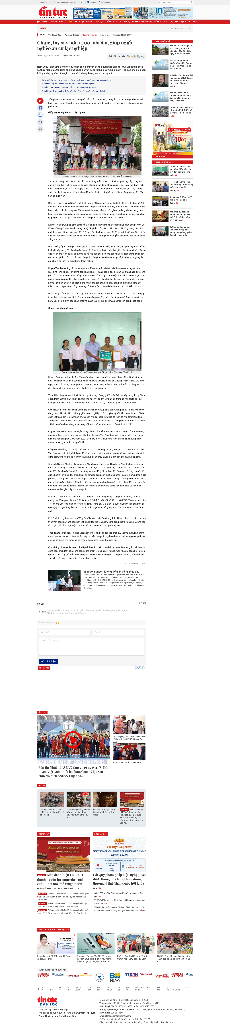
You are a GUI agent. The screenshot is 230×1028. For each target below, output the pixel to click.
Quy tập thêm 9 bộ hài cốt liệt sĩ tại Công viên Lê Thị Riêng (52, 812)
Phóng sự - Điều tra (72, 35)
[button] (142, 802)
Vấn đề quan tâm (54, 35)
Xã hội (43, 35)
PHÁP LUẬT (79, 22)
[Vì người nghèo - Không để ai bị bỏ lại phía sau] (64, 580)
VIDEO (195, 22)
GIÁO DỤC (99, 22)
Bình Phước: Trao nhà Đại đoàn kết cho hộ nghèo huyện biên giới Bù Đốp (74, 91)
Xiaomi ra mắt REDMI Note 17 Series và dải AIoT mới (54, 957)
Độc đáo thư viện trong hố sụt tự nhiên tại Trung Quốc (104, 812)
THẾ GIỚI (53, 22)
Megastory (124, 809)
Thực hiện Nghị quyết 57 (180, 22)
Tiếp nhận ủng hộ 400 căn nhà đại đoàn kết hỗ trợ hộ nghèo (68, 83)
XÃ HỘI (70, 22)
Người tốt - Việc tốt (89, 35)
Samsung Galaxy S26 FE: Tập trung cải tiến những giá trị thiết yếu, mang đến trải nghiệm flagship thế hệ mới (94, 959)
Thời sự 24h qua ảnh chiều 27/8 (127, 762)
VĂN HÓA (89, 22)
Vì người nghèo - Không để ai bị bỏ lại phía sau (111, 571)
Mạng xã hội (104, 35)
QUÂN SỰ (126, 22)
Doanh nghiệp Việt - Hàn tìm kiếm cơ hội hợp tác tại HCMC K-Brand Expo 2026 (129, 739)
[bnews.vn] (104, 977)
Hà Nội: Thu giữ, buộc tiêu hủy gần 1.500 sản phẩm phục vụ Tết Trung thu (173, 959)
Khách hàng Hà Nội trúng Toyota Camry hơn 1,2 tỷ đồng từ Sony (132, 957)
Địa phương (176, 989)
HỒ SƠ (118, 22)
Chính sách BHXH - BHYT (122, 35)
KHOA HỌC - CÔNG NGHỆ (142, 22)
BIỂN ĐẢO (158, 22)
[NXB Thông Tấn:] (89, 977)
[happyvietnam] (73, 974)
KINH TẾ (62, 22)
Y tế (165, 22)
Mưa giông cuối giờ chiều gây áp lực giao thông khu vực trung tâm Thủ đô (78, 813)
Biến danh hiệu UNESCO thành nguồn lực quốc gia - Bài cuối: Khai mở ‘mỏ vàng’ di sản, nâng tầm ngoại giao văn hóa (132, 816)
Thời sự (44, 22)
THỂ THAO (109, 22)
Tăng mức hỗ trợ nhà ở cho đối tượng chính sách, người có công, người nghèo (76, 80)
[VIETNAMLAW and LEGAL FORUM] (61, 976)
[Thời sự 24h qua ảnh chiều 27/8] (129, 751)
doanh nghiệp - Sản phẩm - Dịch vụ (53, 930)
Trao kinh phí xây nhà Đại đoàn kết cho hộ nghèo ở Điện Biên (69, 87)
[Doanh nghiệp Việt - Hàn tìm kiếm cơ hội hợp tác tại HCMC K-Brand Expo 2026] (129, 724)
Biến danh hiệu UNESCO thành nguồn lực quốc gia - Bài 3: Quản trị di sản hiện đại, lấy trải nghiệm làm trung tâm (63, 897)
